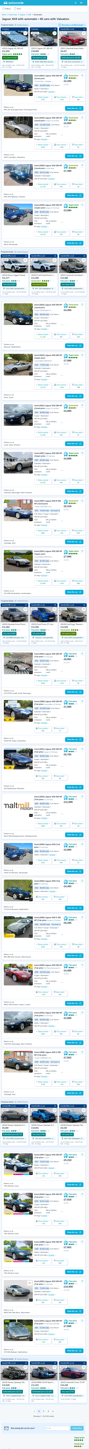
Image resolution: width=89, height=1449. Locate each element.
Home (4, 15)
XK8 (29, 15)
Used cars (13, 15)
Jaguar (22, 15)
